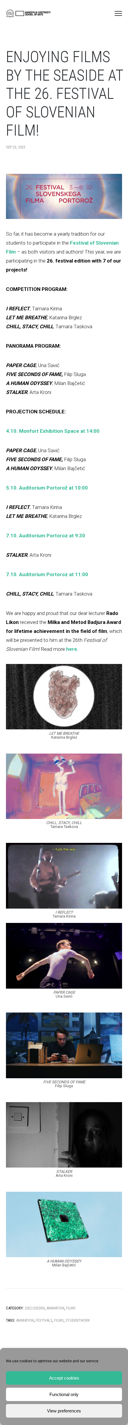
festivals (44, 1320)
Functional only (64, 1394)
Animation (55, 1308)
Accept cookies (64, 1377)
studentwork (77, 1320)
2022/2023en (35, 1308)
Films (71, 1308)
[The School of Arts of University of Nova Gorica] (28, 13)
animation (25, 1320)
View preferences (64, 1410)
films (59, 1320)
